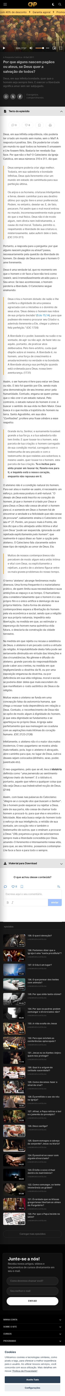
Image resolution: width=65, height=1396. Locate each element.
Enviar (32, 1301)
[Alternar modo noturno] (53, 4)
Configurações (32, 1388)
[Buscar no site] (59, 4)
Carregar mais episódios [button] (33, 1234)
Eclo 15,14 (43, 315)
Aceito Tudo (32, 1379)
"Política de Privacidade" (24, 1371)
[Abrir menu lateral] (5, 4)
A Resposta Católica (12, 57)
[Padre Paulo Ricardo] (32, 4)
